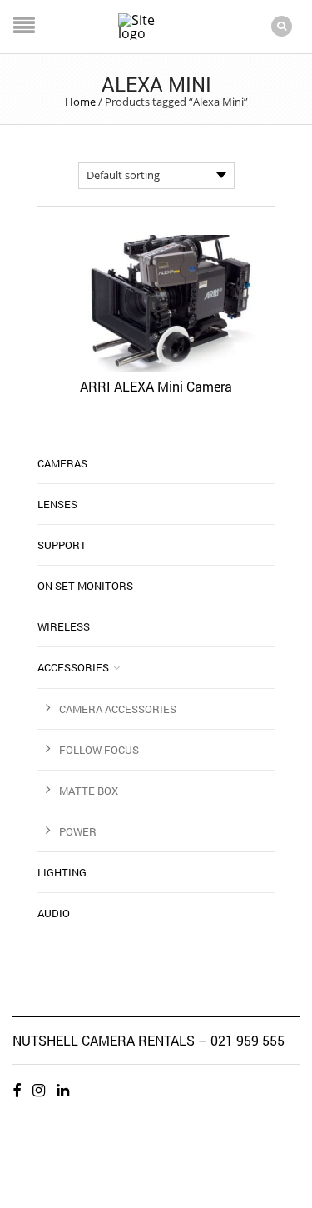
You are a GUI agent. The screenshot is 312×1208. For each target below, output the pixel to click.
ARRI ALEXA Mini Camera (156, 386)
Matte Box (88, 790)
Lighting (62, 872)
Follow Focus (99, 749)
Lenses (57, 504)
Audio (53, 913)
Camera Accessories (117, 708)
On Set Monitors (85, 585)
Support (62, 544)
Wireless (63, 626)
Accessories (73, 667)
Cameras (62, 463)
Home (80, 101)
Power (78, 831)
